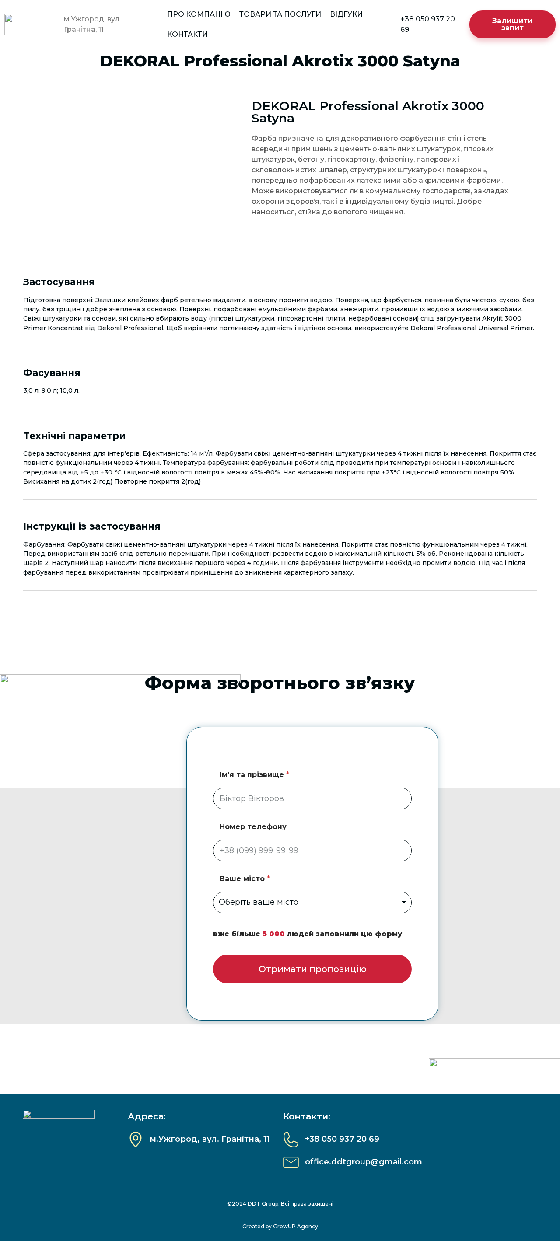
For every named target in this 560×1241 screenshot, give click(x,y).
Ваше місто (245, 879)
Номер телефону (253, 827)
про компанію (199, 14)
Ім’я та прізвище (254, 774)
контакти (187, 34)
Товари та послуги (280, 14)
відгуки (346, 14)
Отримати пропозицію (313, 969)
